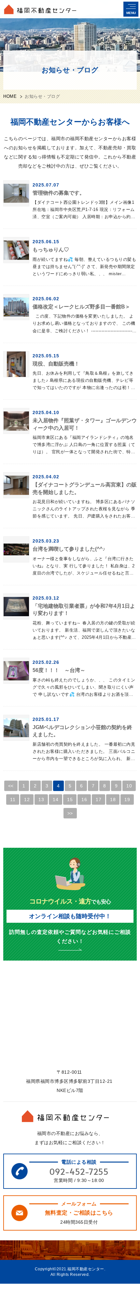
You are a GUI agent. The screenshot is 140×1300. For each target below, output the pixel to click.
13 (41, 799)
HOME (10, 96)
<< (11, 785)
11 (12, 799)
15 (70, 799)
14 (55, 799)
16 (84, 799)
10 (129, 785)
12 (27, 799)
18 (113, 799)
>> (70, 813)
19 (127, 799)
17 (98, 799)
